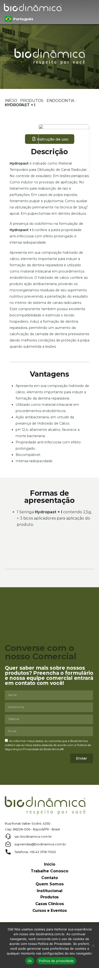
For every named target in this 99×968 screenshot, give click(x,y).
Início (11, 100)
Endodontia (60, 100)
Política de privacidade (56, 961)
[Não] (93, 945)
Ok (30, 961)
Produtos (31, 100)
